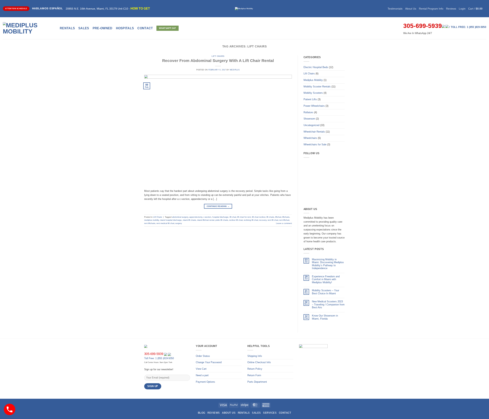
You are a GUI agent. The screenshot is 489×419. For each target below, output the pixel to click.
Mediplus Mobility (313, 80)
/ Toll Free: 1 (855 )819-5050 (467, 27)
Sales (83, 28)
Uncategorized (311, 125)
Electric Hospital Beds (316, 67)
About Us (410, 8)
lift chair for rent (244, 217)
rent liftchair (284, 220)
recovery (262, 220)
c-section (207, 217)
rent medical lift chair (165, 223)
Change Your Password (209, 362)
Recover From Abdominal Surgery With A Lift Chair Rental (218, 60)
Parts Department (257, 381)
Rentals (67, 28)
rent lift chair (273, 220)
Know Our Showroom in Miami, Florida (325, 317)
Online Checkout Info (259, 362)
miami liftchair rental (205, 220)
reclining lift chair (251, 220)
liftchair (278, 217)
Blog (201, 412)
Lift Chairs (218, 56)
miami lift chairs (189, 220)
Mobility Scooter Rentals (317, 86)
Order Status (203, 356)
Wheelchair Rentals (314, 131)
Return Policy (254, 368)
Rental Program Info (431, 8)
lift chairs (270, 217)
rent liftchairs (149, 223)
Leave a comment (284, 223)
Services (270, 412)
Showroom (309, 118)
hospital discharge (220, 217)
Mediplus (235, 70)
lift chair (233, 217)
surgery (178, 223)
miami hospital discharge (171, 220)
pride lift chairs (221, 220)
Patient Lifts (310, 99)
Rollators (308, 112)
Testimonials (395, 8)
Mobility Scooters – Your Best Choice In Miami (325, 292)
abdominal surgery (180, 217)
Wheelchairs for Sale (315, 144)
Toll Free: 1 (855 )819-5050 (159, 358)
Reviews (451, 8)
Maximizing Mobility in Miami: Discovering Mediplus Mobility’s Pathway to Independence (328, 264)
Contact (285, 412)
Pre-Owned (103, 28)
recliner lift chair (236, 220)
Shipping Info (254, 356)
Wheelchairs (310, 138)
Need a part (202, 375)
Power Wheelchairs (314, 105)
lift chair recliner (258, 217)
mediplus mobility (151, 220)
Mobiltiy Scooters (313, 92)
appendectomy (195, 217)
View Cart (201, 368)
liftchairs (285, 217)
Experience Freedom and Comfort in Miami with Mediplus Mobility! (326, 279)
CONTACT (145, 28)
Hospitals (125, 28)
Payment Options (205, 381)
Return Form (254, 375)
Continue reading (218, 206)
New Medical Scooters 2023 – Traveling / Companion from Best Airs (328, 304)
